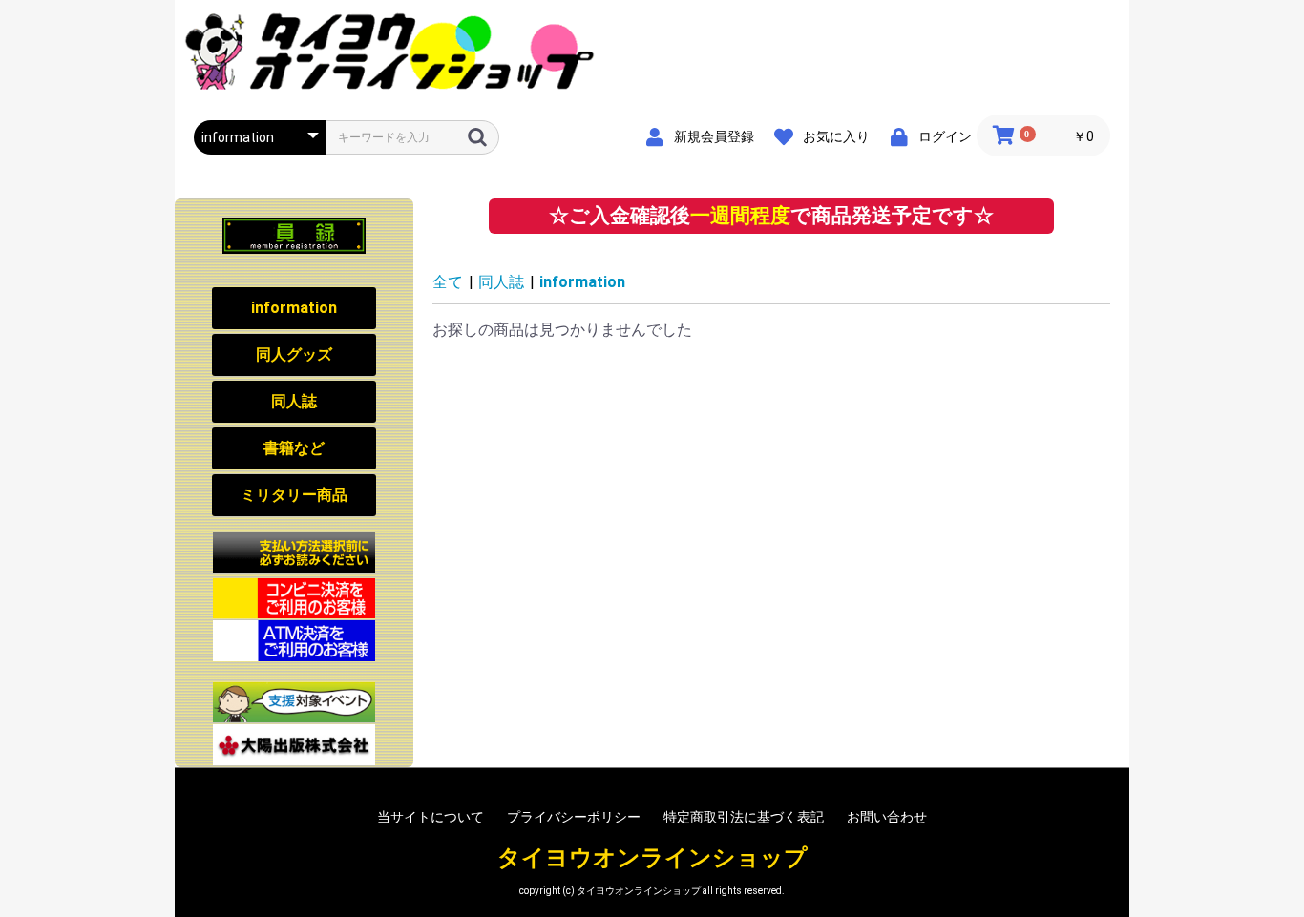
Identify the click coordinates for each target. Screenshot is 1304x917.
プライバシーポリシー (574, 816)
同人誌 (294, 401)
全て (447, 282)
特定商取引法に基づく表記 (743, 816)
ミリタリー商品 (294, 495)
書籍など (294, 448)
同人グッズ (294, 354)
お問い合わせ (887, 816)
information (294, 308)
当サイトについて (430, 816)
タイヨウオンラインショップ (652, 857)
